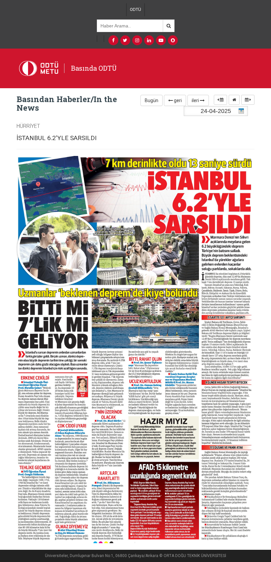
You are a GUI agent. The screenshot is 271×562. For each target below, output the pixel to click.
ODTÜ (135, 9)
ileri (196, 100)
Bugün (151, 100)
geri (177, 100)
